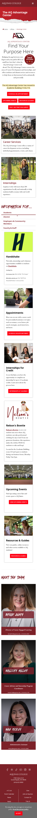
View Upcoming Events (18, 502)
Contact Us (27, 797)
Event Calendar (9, 794)
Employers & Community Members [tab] (14, 222)
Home (6, 29)
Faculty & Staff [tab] (9, 228)
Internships (9, 183)
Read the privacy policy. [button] (21, 809)
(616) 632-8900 (18, 782)
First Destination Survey (18, 107)
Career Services (12, 142)
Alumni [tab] (6, 217)
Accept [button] (18, 813)
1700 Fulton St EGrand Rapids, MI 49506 (18, 779)
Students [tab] (7, 212)
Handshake (12, 266)
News (9, 797)
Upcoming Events (9, 101)
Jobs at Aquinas (28, 794)
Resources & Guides (27, 101)
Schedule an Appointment (18, 94)
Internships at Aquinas (18, 391)
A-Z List (9, 791)
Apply (9, 801)
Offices (12, 29)
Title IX (28, 801)
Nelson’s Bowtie (12, 430)
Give (27, 791)
